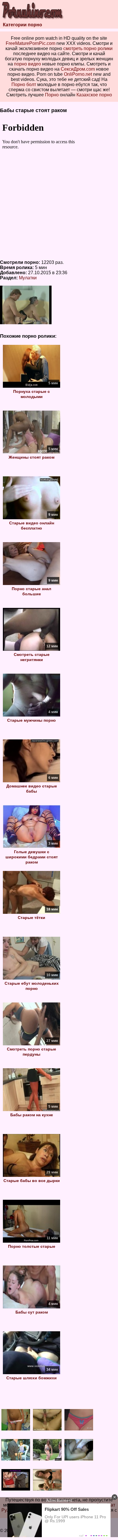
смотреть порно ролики (88, 48)
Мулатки (28, 277)
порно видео (27, 63)
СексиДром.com (78, 69)
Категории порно (22, 24)
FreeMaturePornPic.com (30, 43)
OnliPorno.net (78, 74)
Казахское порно (94, 94)
